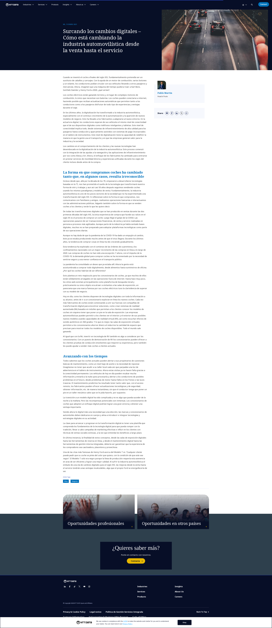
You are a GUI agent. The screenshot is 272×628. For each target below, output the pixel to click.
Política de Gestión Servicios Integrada (124, 612)
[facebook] (172, 113)
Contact (263, 4)
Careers (178, 596)
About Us (179, 591)
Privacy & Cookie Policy (74, 612)
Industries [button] (27, 5)
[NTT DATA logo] (9, 5)
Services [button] (41, 5)
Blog (65, 481)
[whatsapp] (186, 113)
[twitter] (181, 113)
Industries (142, 586)
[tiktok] (74, 586)
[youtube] (84, 586)
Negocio (75, 481)
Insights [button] (66, 5)
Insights (179, 586)
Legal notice (95, 612)
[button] (252, 4)
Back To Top (202, 612)
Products (54, 5)
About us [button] (79, 5)
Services (141, 591)
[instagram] (89, 586)
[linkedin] (176, 113)
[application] (136, 622)
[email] (167, 113)
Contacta (135, 561)
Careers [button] (93, 5)
